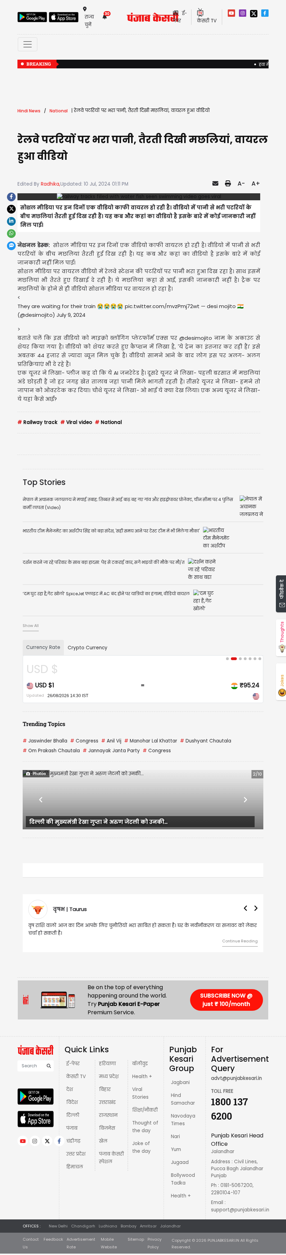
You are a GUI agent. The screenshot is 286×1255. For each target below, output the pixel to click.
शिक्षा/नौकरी (145, 1110)
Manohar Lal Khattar (150, 741)
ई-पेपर (73, 1063)
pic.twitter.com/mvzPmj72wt (162, 306)
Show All (31, 625)
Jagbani (180, 1082)
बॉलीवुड (140, 1063)
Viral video (76, 422)
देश (69, 1089)
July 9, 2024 (71, 315)
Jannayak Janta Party (111, 750)
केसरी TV (76, 1076)
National (108, 422)
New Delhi (58, 1226)
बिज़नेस (107, 1128)
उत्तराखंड (107, 1102)
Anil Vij (111, 741)
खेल (103, 1141)
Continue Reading (240, 941)
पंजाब (71, 1128)
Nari (175, 1136)
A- (241, 183)
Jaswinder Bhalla (45, 741)
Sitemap (136, 1239)
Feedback (53, 1239)
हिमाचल (74, 1167)
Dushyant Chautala (205, 741)
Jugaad (180, 1162)
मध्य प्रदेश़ (109, 1076)
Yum (176, 1149)
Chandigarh (83, 1226)
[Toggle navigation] (27, 44)
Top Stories (44, 482)
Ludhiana (108, 1226)
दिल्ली (72, 1115)
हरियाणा (107, 1063)
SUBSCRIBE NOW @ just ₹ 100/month (226, 1000)
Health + (142, 1076)
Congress (84, 741)
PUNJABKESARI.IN (223, 1240)
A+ (255, 183)
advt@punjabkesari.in (236, 1078)
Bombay (128, 1226)
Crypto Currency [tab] (87, 647)
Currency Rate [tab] (43, 647)
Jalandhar (170, 1226)
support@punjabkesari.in (240, 1210)
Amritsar (148, 1226)
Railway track (37, 422)
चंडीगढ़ (73, 1141)
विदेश (72, 1102)
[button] (41, 799)
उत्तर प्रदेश (75, 1154)
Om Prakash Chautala (51, 750)
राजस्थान (108, 1115)
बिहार (105, 1089)
